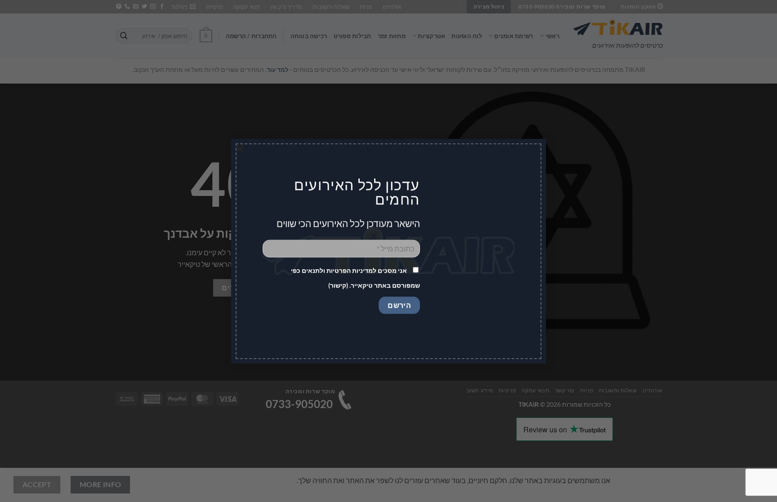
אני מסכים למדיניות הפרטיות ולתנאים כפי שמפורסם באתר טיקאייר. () (355, 278)
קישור (338, 285)
